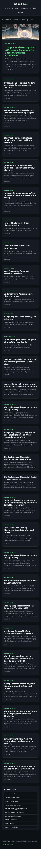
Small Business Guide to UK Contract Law (17, 247)
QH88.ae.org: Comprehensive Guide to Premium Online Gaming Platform (19, 167)
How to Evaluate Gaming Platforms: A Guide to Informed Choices (19, 530)
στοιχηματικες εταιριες (12, 805)
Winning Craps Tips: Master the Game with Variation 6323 (19, 607)
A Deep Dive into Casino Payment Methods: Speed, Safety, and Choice (19, 686)
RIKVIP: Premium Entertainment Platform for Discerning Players (19, 111)
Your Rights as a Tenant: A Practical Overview (16, 272)
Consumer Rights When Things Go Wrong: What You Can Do (20, 341)
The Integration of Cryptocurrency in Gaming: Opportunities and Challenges (20, 713)
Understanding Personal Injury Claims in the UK (18, 295)
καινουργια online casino (13, 816)
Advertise (10, 844)
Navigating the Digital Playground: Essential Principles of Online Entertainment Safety (20, 434)
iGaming (15, 8)
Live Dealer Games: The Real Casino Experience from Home (18, 632)
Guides (33, 8)
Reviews (24, 8)
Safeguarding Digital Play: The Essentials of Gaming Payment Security (18, 741)
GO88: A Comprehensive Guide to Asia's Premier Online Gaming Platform (19, 85)
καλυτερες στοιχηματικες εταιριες (16, 809)
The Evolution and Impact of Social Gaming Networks (20, 478)
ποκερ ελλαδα (9, 823)
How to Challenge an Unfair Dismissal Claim (16, 224)
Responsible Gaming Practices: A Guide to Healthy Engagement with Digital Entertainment (20, 502)
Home (7, 8)
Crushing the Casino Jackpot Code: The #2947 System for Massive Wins (20, 361)
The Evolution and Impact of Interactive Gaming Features (17, 458)
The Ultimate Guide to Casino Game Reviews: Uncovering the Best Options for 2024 (18, 658)
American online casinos (12, 798)
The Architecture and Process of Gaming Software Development (19, 767)
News (20, 12)
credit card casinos (11, 794)
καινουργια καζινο (11, 820)
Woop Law (20, 4)
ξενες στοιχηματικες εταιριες (14, 812)
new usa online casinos (12, 801)
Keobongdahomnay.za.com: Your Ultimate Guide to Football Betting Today (20, 195)
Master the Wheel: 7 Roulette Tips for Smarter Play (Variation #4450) (20, 385)
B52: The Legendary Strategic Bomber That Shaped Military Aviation (18, 140)
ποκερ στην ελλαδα (11, 827)
